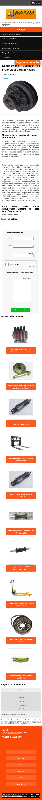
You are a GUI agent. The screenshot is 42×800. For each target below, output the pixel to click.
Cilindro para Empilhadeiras (10, 43)
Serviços (21, 29)
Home (21, 752)
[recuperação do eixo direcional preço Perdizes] (21, 660)
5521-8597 (18, 737)
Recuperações (6, 57)
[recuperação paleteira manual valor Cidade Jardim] (21, 587)
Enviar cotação (20, 310)
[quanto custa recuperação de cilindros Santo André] (21, 406)
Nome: (10, 238)
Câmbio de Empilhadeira (9, 39)
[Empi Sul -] (21, 12)
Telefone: (30, 253)
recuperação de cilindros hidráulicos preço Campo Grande (21, 568)
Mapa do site (21, 784)
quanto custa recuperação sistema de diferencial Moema (21, 387)
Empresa (21, 758)
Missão (21, 765)
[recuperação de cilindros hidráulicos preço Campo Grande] (21, 551)
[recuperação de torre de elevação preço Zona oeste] (21, 442)
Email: (11, 246)
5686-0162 (9, 737)
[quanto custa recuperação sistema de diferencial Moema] (21, 370)
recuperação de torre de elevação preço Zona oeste (21, 459)
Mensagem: (27, 278)
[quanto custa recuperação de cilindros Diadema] (21, 479)
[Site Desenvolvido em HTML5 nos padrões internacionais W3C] (17, 796)
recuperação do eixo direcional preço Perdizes (21, 677)
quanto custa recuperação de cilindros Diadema (21, 495)
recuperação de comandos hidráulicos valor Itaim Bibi (21, 351)
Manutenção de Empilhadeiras (10, 48)
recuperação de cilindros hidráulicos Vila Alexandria (21, 532)
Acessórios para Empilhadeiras (11, 34)
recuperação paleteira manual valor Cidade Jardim (21, 604)
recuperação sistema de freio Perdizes (21, 640)
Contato (21, 777)
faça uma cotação (27, 62)
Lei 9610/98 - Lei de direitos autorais (21, 723)
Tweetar (6, 78)
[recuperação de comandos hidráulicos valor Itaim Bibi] (21, 334)
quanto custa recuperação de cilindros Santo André (21, 423)
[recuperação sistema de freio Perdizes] (21, 624)
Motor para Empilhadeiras (9, 53)
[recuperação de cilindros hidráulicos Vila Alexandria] (21, 515)
